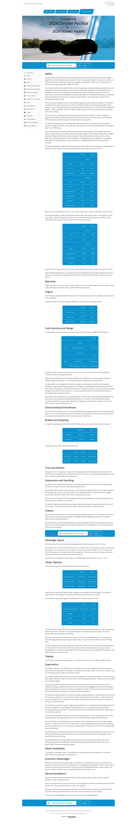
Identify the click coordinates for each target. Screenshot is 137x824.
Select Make (49, 12)
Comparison (29, 73)
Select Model (61, 12)
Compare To (73, 12)
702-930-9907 (111, 5)
